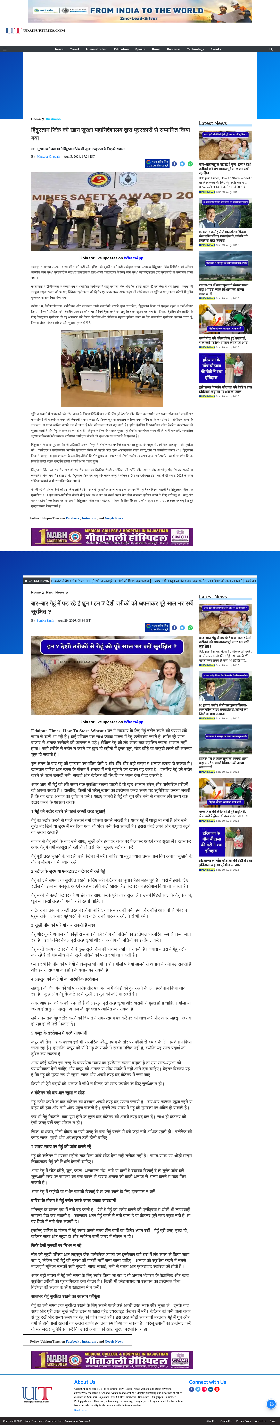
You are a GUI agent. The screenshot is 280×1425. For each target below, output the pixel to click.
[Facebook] (191, 1389)
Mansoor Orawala (48, 156)
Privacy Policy (243, 1421)
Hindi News (55, 592)
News (59, 49)
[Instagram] (204, 1389)
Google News (114, 518)
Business (173, 49)
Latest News (213, 123)
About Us (84, 1382)
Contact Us (226, 1421)
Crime (156, 49)
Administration (96, 49)
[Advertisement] (140, 80)
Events (216, 49)
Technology (195, 49)
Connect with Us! (208, 1382)
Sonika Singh (45, 620)
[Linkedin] (210, 1389)
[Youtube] (217, 1389)
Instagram (89, 518)
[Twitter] (197, 1389)
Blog (272, 1421)
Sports (140, 49)
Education (121, 49)
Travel (74, 49)
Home (36, 119)
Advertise (260, 1421)
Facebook (72, 518)
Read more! (81, 1410)
